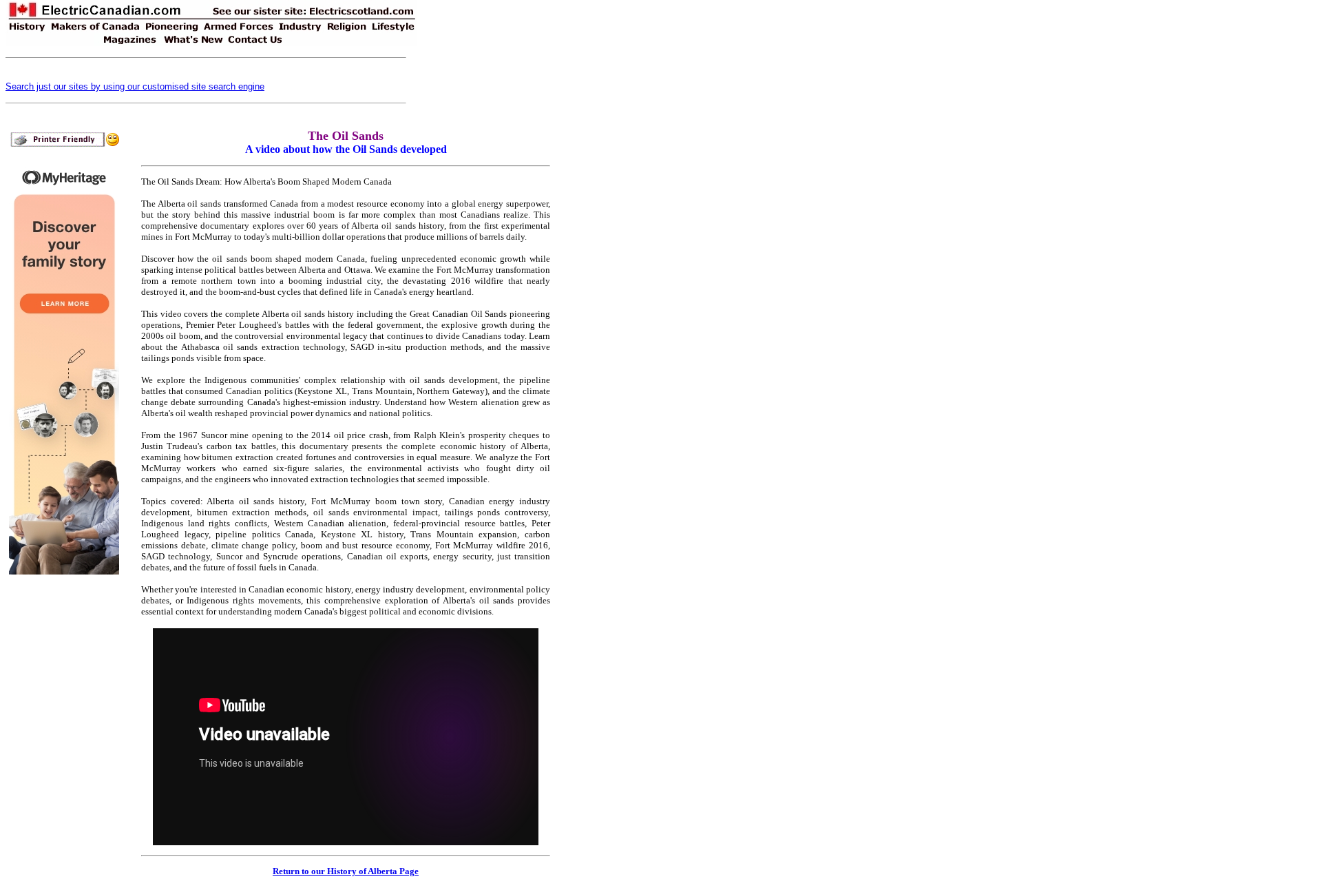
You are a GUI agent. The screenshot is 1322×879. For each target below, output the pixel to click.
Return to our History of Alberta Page (346, 871)
